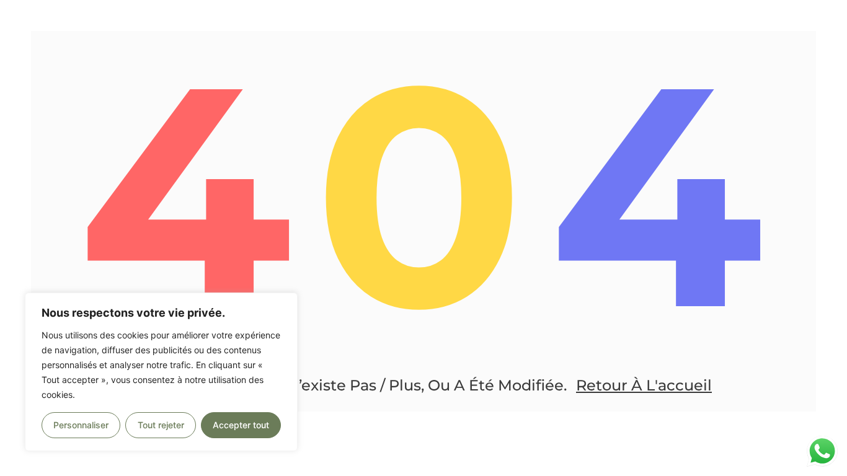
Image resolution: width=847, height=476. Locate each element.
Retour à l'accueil (644, 385)
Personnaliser (81, 425)
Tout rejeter (161, 425)
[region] (161, 372)
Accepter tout (241, 425)
